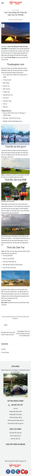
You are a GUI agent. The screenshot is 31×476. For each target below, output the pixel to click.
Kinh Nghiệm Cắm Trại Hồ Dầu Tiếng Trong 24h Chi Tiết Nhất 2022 (23, 333)
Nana (21, 19)
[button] (2, 3)
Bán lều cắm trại (15, 439)
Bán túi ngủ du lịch (15, 436)
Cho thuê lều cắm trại (16, 433)
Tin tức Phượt (15, 10)
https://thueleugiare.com (15, 121)
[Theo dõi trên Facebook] (8, 471)
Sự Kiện (3, 349)
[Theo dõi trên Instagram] (13, 471)
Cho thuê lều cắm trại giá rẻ (15, 423)
